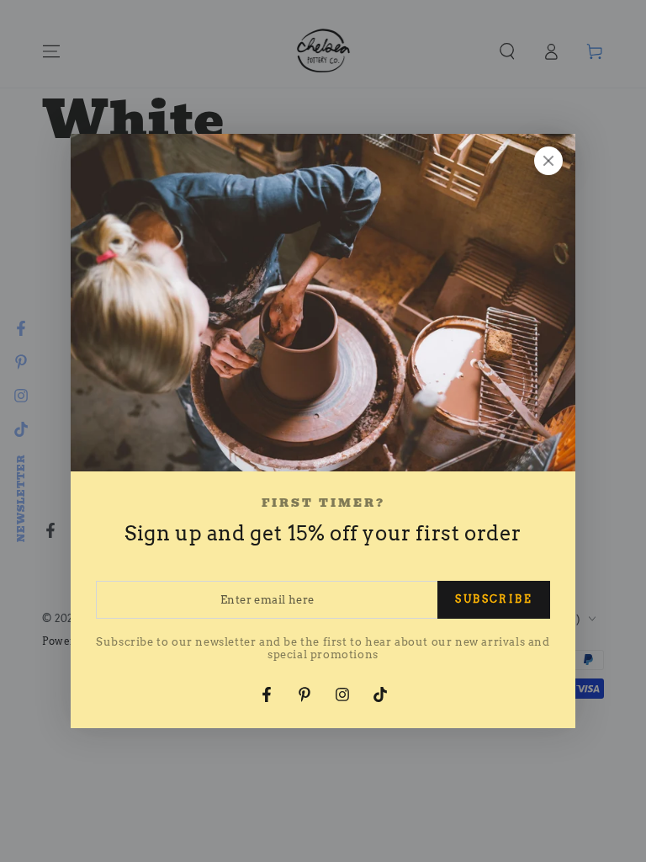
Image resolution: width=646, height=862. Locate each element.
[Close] (548, 160)
